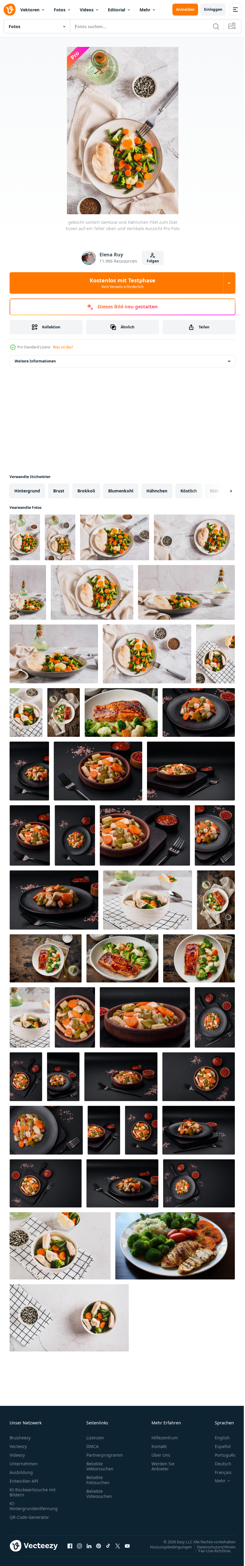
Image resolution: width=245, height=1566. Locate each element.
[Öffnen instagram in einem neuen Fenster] (79, 1545)
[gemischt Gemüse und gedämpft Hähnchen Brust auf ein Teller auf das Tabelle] (54, 653)
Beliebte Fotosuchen (97, 1480)
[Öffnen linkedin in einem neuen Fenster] (89, 1545)
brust (58, 491)
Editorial (116, 10)
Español (218, 1446)
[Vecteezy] (10, 10)
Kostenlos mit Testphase (122, 283)
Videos (87, 10)
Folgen (153, 261)
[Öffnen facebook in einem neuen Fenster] (70, 1545)
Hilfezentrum (164, 1438)
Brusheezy (20, 1438)
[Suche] (216, 26)
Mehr (145, 10)
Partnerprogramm (104, 1455)
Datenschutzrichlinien (211, 1546)
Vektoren (29, 10)
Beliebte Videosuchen (99, 1493)
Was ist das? (63, 347)
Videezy (17, 1455)
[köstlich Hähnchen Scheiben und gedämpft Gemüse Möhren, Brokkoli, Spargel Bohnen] (199, 712)
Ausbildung (21, 1472)
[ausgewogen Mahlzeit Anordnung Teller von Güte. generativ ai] (175, 1245)
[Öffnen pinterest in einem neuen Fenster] (98, 1545)
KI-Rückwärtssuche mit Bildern (33, 1492)
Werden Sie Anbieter (162, 1466)
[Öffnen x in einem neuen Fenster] (117, 1545)
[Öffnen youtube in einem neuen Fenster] (127, 1545)
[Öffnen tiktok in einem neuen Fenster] (108, 1545)
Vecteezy (18, 1446)
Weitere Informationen (35, 361)
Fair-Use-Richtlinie (210, 1550)
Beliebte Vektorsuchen (100, 1466)
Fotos (59, 10)
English (217, 1438)
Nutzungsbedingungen (166, 1546)
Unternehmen (24, 1464)
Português (220, 1455)
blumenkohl (120, 491)
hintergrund (27, 491)
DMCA (92, 1446)
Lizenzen (95, 1438)
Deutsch (218, 1464)
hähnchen (156, 491)
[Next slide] (221, 491)
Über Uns (160, 1455)
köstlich (188, 491)
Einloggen (213, 9)
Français (218, 1472)
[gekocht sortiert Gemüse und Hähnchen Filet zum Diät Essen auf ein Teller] (114, 537)
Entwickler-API (24, 1481)
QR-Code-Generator (29, 1517)
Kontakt (159, 1446)
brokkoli (86, 491)
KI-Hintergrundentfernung (34, 1506)
